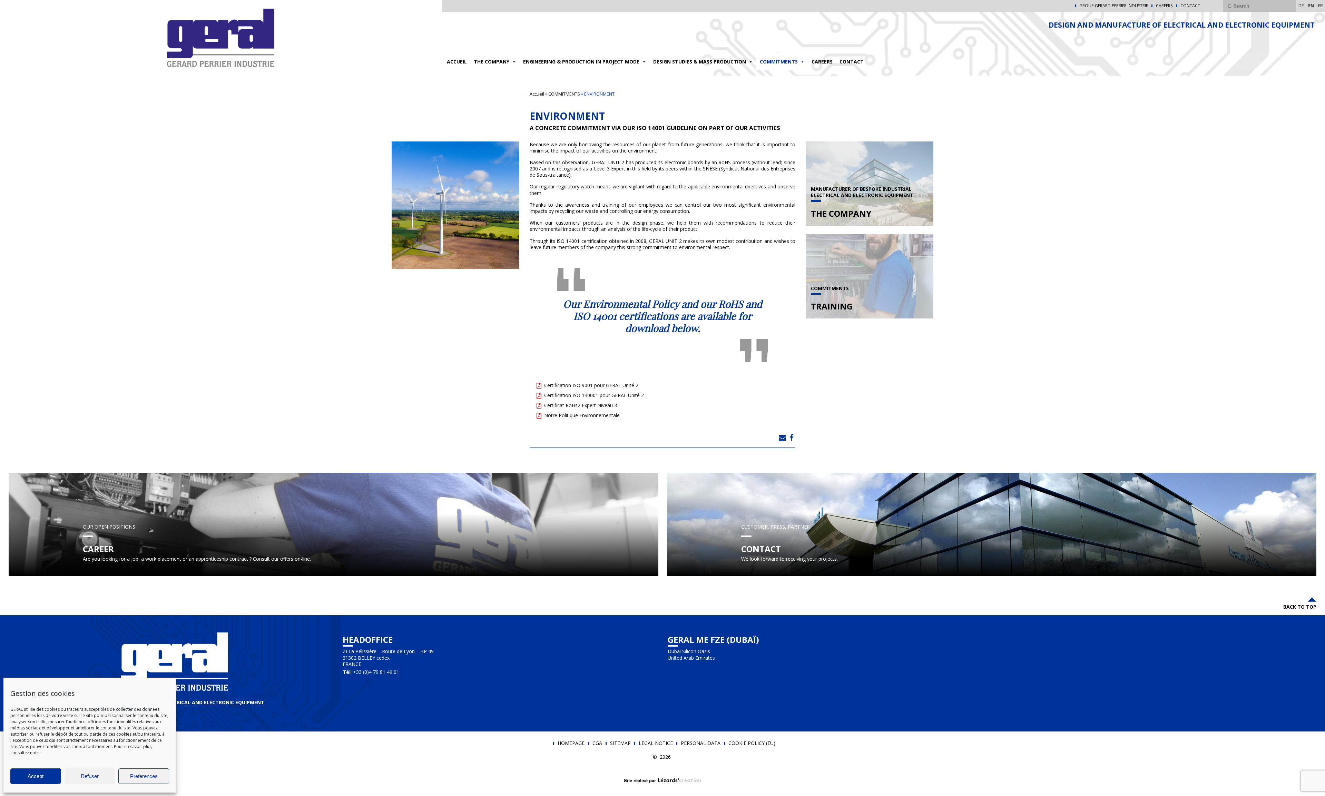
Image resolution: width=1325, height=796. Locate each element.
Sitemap (620, 743)
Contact (1190, 6)
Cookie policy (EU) (751, 743)
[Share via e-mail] (782, 437)
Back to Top (1299, 606)
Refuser (90, 776)
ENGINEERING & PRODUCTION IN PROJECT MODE (581, 61)
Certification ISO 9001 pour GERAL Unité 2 (591, 385)
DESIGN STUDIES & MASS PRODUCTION (699, 61)
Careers (1164, 6)
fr (1320, 5)
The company (491, 61)
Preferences (144, 776)
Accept (35, 776)
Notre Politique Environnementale (582, 415)
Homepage (571, 743)
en (1311, 5)
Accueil (457, 61)
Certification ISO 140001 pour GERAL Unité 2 (594, 395)
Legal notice (656, 743)
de (1301, 5)
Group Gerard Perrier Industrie (1113, 6)
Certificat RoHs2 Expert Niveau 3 (580, 405)
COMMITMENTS (779, 61)
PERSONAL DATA (700, 743)
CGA (597, 743)
